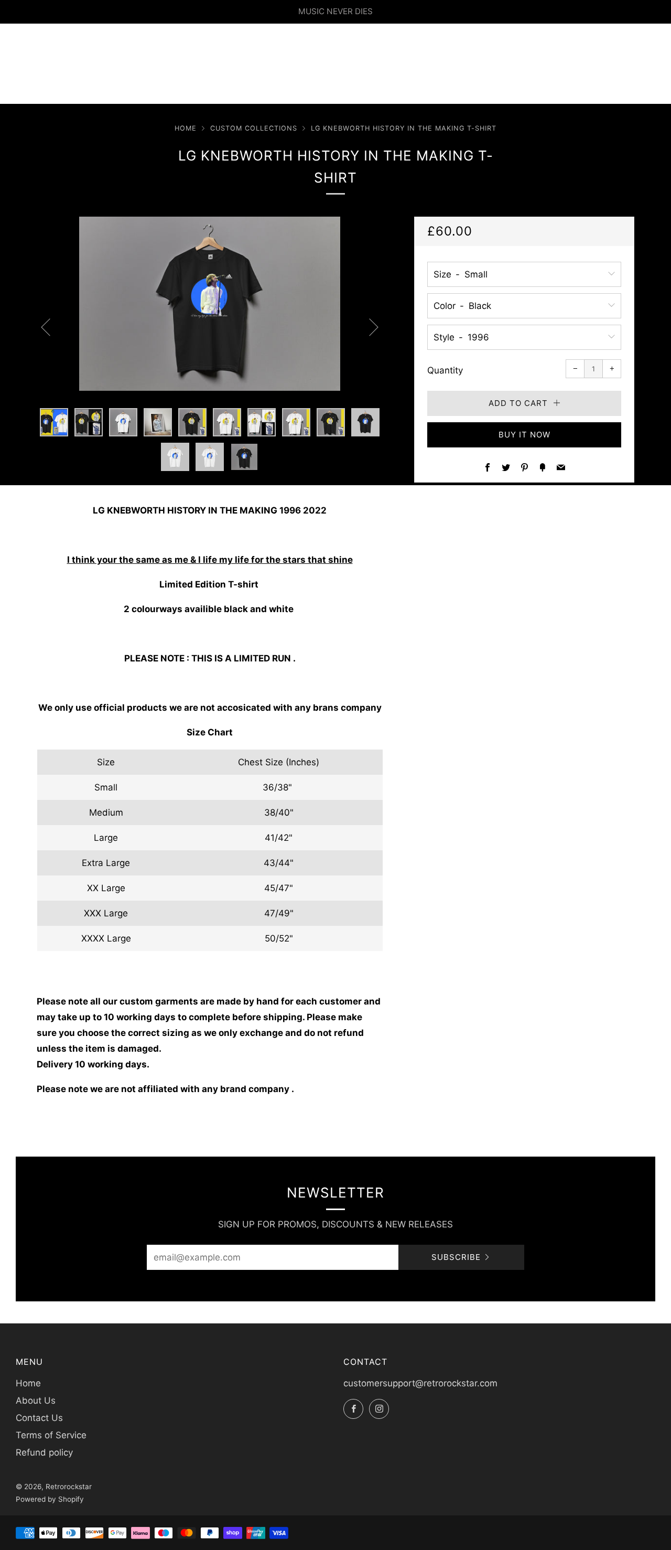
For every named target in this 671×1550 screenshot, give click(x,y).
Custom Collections (253, 128)
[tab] (54, 422)
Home (186, 128)
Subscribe (456, 1257)
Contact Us (39, 1418)
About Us (36, 1400)
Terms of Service (51, 1435)
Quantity (445, 370)
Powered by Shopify (50, 1499)
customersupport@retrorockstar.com (420, 1383)
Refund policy (44, 1452)
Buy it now (524, 435)
